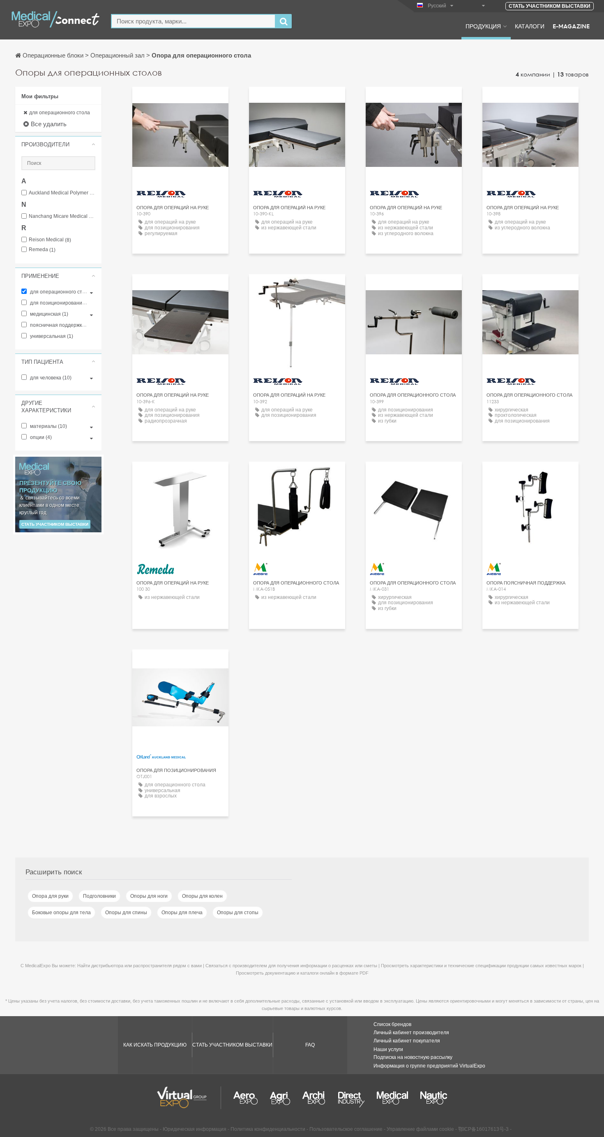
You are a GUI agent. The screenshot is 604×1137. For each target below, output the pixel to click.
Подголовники (99, 896)
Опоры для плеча (182, 912)
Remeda (42, 250)
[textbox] (193, 21)
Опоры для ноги (149, 896)
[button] (58, 144)
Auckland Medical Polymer (62, 193)
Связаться (180, 663)
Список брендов (392, 1024)
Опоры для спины (126, 912)
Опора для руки (50, 896)
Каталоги (529, 26)
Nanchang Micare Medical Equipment (62, 216)
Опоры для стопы (237, 912)
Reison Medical (50, 240)
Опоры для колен (202, 896)
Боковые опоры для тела (61, 912)
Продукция (483, 26)
